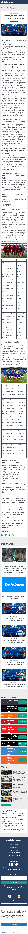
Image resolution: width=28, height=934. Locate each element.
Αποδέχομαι (14, 924)
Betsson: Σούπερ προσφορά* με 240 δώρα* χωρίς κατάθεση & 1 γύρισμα (12, 816)
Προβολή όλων (5, 805)
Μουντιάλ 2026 (14, 847)
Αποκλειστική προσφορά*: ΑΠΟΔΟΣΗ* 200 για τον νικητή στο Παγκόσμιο (13, 820)
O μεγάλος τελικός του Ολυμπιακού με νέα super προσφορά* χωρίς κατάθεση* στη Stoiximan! (13, 830)
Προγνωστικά (8, 7)
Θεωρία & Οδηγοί (14, 844)
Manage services (13, 920)
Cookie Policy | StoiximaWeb (4, 932)
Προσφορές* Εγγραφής (14, 855)
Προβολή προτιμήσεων (14, 928)
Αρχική (2, 7)
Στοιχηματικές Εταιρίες (14, 852)
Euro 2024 (5, 531)
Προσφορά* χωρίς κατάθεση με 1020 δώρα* (12, 813)
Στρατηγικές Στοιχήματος (14, 850)
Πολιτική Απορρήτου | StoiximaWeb (17, 932)
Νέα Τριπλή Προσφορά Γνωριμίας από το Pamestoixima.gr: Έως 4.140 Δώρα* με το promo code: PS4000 (13, 825)
